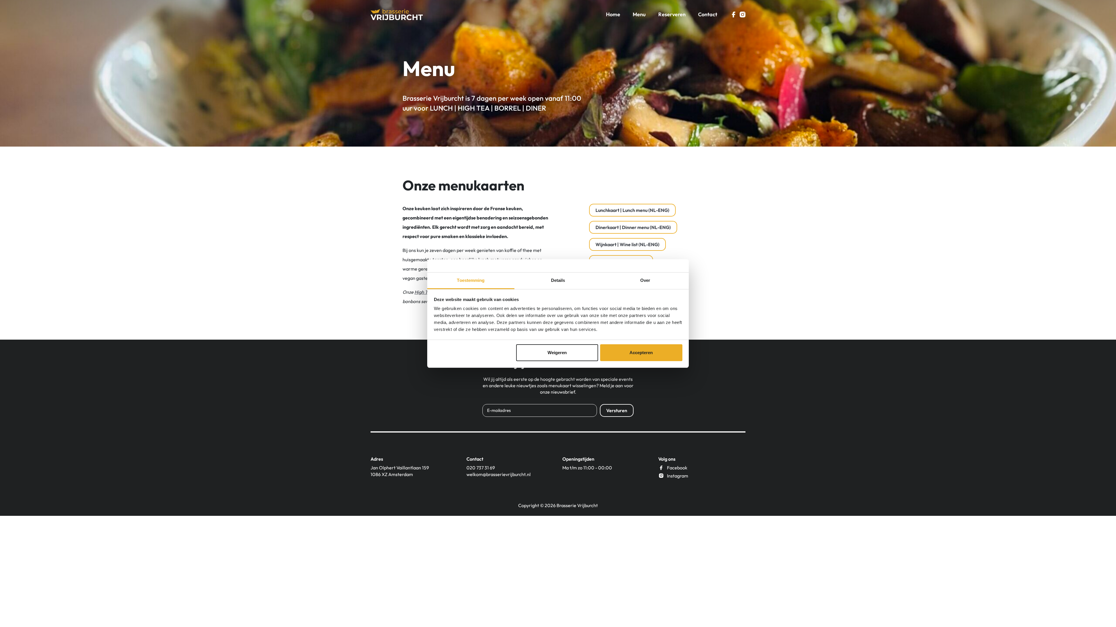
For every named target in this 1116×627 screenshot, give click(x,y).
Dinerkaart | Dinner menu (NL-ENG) (633, 227)
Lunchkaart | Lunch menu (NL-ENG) (632, 210)
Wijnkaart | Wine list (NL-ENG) (627, 244)
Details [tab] (558, 280)
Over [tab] (645, 280)
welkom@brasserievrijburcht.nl (498, 474)
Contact (707, 14)
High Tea (423, 292)
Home (613, 14)
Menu (639, 14)
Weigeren (557, 352)
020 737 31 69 (480, 468)
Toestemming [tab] (470, 280)
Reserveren (672, 14)
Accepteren (641, 352)
